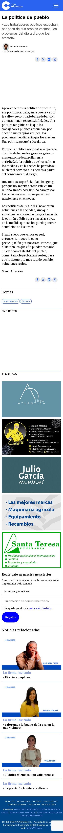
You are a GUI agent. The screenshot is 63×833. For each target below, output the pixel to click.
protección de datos (40, 608)
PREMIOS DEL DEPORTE (22, 812)
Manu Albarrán (11, 301)
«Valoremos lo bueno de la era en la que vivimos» (28, 726)
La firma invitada (17, 673)
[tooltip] (37, 59)
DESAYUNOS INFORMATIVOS (28, 809)
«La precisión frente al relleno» (25, 788)
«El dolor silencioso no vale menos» (28, 774)
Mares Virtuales (34, 828)
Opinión (26, 301)
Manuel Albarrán (19, 46)
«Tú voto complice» (16, 677)
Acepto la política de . (28, 608)
